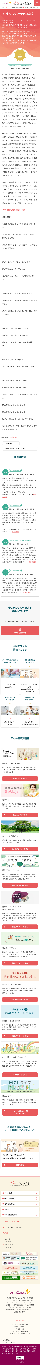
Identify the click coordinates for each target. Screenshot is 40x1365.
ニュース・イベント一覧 (13, 1227)
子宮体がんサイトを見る (20, 999)
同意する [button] (20, 1358)
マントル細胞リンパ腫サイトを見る (20, 1112)
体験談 (7, 1209)
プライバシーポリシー (10, 1343)
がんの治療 (8, 1193)
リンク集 (7, 1239)
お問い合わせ (9, 1247)
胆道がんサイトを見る (20, 963)
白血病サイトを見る (20, 1075)
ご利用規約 (6, 1340)
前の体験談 (9, 443)
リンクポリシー (9, 1242)
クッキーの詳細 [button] (19, 1362)
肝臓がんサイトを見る (20, 927)
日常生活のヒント (10, 1204)
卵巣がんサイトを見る (20, 1036)
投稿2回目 (14, 437)
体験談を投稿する (20, 633)
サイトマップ (9, 1244)
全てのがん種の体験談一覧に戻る (16, 449)
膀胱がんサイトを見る (20, 885)
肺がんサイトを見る (20, 778)
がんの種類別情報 (10, 1215)
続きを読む (15, 531)
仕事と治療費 (9, 1198)
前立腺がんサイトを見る (20, 849)
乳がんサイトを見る (20, 815)
